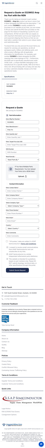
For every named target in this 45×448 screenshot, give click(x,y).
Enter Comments (11, 232)
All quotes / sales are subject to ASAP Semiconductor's (22, 242)
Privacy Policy (6, 361)
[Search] (37, 3)
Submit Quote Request (17, 270)
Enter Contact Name (12, 187)
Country (9, 225)
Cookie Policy (6, 364)
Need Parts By (10, 156)
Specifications (9, 76)
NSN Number (10, 149)
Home (4, 335)
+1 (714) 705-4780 (10, 299)
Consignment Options (9, 414)
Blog (3, 348)
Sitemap (4, 351)
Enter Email (10, 217)
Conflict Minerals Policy (10, 367)
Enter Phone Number (12, 210)
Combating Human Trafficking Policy (14, 370)
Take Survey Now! (8, 325)
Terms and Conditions (28, 244)
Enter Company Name (13, 195)
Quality (4, 345)
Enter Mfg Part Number (13, 119)
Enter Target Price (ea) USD (14, 141)
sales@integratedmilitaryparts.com (16, 296)
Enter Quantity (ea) (12, 134)
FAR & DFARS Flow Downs (10, 411)
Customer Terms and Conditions (13, 384)
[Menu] (41, 3)
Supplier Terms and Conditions (12, 381)
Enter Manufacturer (12, 126)
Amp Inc (9, 93)
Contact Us (5, 341)
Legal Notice (6, 408)
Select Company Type (13, 202)
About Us (5, 338)
